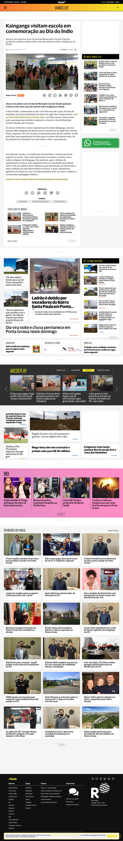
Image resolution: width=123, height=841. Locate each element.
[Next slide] (77, 349)
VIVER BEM (75, 370)
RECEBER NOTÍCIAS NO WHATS (40, 201)
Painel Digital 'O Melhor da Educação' (51, 796)
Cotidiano (11, 799)
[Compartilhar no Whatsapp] (71, 95)
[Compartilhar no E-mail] (76, 95)
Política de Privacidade (72, 804)
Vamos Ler (11, 814)
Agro (10, 817)
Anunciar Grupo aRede (72, 799)
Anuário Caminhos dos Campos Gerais (51, 791)
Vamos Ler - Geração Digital (48, 788)
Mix (10, 802)
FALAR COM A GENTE (60, 201)
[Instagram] (96, 778)
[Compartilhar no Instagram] (55, 95)
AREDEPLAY (18, 370)
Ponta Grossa (12, 791)
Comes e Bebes (13, 822)
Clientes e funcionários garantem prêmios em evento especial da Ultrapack (48, 397)
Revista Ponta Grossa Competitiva (50, 793)
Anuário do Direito (46, 799)
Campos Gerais (13, 796)
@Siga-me (21, 95)
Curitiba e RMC (13, 793)
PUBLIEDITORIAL (103, 370)
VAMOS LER (61, 7)
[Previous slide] (45, 349)
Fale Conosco (69, 802)
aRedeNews (29, 791)
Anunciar (107, 2)
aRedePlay (29, 788)
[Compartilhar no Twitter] (60, 95)
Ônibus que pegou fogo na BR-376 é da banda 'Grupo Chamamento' (22, 396)
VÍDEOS (88, 370)
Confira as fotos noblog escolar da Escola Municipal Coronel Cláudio (37, 179)
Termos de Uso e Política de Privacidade (65, 835)
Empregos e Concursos (15, 825)
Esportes (11, 811)
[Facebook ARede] (92, 778)
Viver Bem (11, 805)
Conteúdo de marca (31, 805)
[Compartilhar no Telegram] (66, 95)
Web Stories (29, 793)
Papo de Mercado (13, 819)
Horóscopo (12, 808)
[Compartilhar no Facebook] (50, 95)
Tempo (27, 799)
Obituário (28, 808)
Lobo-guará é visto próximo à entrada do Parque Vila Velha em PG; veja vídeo (100, 397)
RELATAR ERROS (22, 201)
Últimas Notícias (13, 788)
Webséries (11, 828)
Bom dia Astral (30, 796)
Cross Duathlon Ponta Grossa (49, 802)
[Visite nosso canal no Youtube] (100, 778)
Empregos (28, 802)
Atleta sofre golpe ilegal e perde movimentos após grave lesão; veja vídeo (74, 397)
